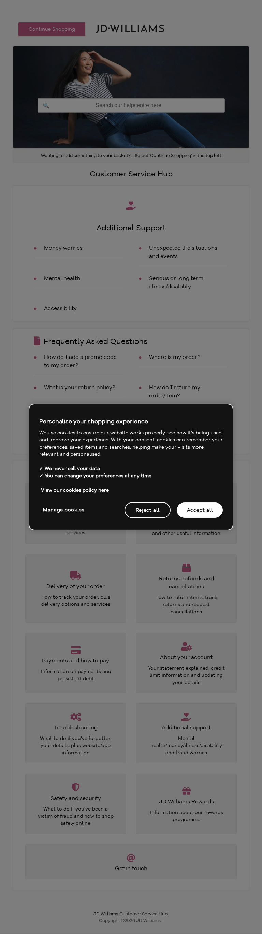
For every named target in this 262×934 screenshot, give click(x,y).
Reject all (148, 510)
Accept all (200, 510)
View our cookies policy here (75, 489)
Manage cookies (64, 509)
